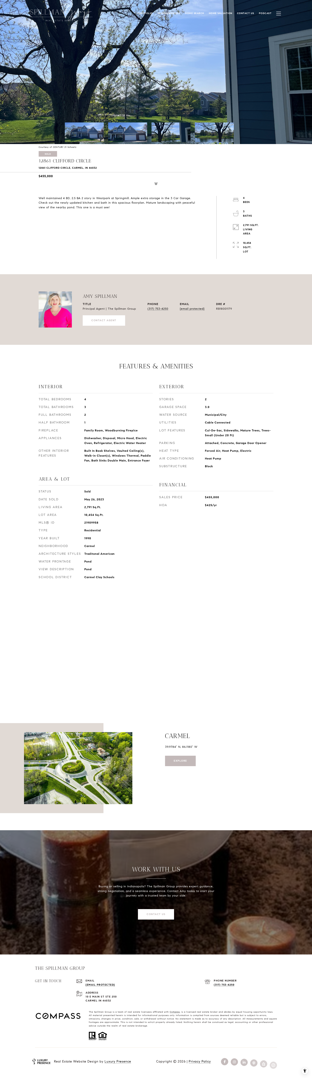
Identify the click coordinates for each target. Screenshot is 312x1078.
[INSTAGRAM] (234, 1061)
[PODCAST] (253, 1061)
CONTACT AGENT (103, 320)
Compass (175, 1011)
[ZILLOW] (263, 1061)
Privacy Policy (200, 1061)
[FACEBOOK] (224, 1061)
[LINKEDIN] (244, 1061)
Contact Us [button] (156, 914)
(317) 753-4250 (158, 308)
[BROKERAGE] (273, 1061)
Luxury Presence (118, 1061)
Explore (180, 760)
